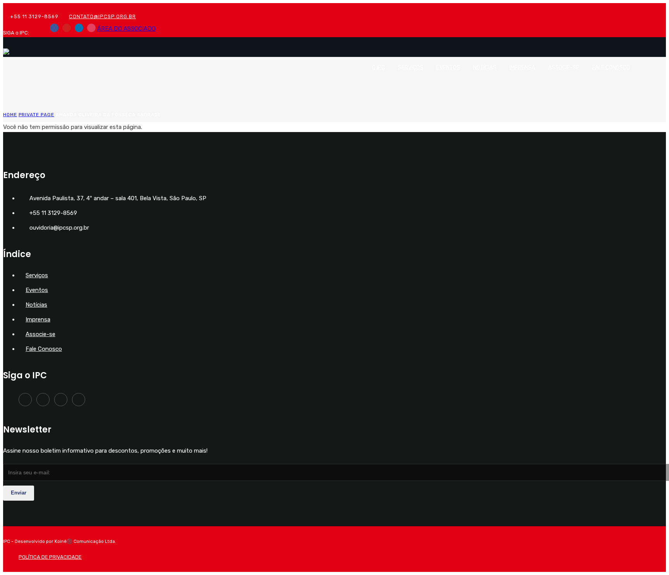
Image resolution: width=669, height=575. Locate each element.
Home (10, 114)
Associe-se (563, 67)
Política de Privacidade (50, 557)
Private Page (36, 114)
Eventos (448, 67)
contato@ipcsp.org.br (102, 16)
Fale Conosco (611, 67)
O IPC (378, 67)
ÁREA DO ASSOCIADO (126, 28)
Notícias (484, 67)
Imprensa (522, 67)
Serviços (410, 67)
